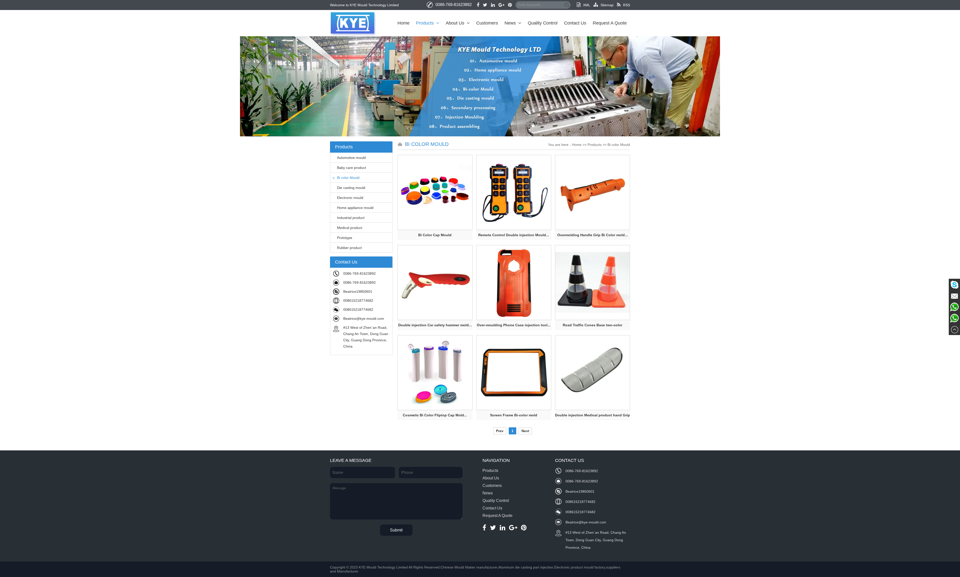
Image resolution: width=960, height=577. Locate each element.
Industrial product (350, 218)
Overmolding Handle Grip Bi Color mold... (592, 235)
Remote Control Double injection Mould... (513, 235)
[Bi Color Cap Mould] (435, 192)
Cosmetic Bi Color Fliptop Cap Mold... (435, 415)
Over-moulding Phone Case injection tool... (513, 325)
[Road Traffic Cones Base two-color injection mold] (592, 282)
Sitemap (607, 5)
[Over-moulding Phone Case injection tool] (513, 282)
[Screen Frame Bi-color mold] (513, 372)
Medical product (349, 228)
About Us (455, 23)
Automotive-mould (351, 158)
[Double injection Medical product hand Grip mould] (592, 372)
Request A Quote (610, 23)
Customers (487, 23)
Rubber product (349, 248)
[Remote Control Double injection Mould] (513, 192)
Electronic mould (350, 198)
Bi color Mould (348, 178)
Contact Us (575, 23)
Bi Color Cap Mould (435, 235)
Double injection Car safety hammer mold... (435, 325)
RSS (626, 5)
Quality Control (543, 23)
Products (425, 23)
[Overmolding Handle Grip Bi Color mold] (592, 192)
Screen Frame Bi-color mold (513, 415)
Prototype (344, 238)
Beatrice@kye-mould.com (363, 319)
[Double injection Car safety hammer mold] (435, 282)
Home (404, 23)
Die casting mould (351, 188)
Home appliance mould (355, 208)
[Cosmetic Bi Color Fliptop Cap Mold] (435, 372)
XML (586, 5)
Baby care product (351, 168)
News (510, 23)
